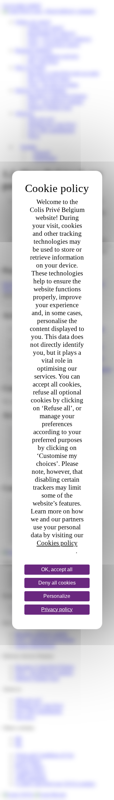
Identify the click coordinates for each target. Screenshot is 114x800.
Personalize (56, 596)
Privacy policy (56, 551)
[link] (57, 610)
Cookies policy (57, 543)
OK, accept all (57, 569)
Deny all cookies (57, 582)
